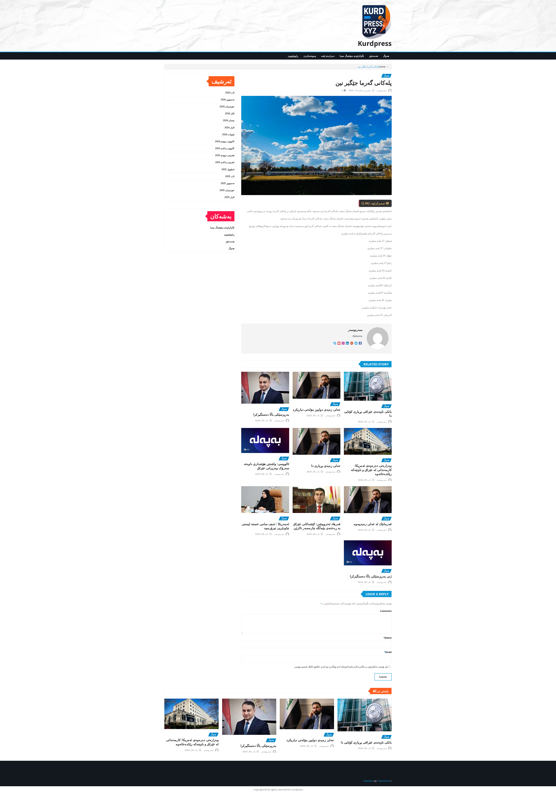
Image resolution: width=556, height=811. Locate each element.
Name (387, 637)
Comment (386, 611)
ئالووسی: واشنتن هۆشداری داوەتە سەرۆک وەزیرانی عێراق (266, 466)
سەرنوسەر (382, 90)
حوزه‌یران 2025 (227, 190)
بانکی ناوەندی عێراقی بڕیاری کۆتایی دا (368, 413)
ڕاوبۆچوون (293, 55)
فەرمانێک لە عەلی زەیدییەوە (373, 524)
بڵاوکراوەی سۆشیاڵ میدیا (352, 55)
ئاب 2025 (229, 176)
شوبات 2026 (228, 134)
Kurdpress (375, 43)
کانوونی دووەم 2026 (224, 141)
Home (382, 66)
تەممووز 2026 (227, 99)
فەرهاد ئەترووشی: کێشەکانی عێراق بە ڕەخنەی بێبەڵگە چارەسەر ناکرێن (316, 526)
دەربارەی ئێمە (327, 55)
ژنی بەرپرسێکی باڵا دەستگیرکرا (371, 576)
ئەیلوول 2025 (227, 169)
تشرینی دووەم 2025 (224, 155)
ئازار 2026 (229, 127)
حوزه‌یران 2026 (227, 106)
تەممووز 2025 (227, 183)
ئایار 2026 (229, 113)
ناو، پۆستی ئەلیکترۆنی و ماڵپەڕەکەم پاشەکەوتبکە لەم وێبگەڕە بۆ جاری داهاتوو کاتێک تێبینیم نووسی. (341, 666)
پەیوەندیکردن (309, 55)
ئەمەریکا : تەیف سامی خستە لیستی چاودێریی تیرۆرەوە (265, 526)
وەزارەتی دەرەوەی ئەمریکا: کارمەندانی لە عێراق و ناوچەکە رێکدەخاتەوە (371, 469)
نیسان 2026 (228, 120)
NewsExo (368, 780)
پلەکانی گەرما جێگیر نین (368, 66)
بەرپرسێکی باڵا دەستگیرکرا (271, 414)
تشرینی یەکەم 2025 (224, 162)
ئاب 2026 (229, 92)
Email (388, 652)
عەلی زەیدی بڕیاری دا (325, 465)
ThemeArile (383, 780)
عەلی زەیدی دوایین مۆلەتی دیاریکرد (316, 409)
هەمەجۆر (373, 55)
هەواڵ (386, 55)
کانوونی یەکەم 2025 (224, 148)
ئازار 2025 (229, 197)
